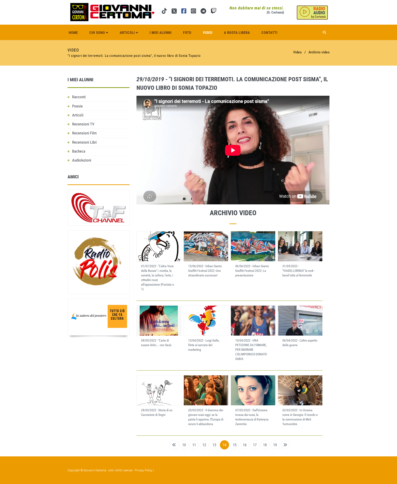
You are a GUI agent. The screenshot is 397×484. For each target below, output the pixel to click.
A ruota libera (237, 33)
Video (208, 33)
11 (194, 445)
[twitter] (174, 12)
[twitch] (213, 12)
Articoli (128, 33)
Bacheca (78, 151)
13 (214, 445)
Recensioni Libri (84, 142)
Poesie (77, 106)
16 (245, 445)
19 (275, 445)
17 (255, 445)
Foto (187, 33)
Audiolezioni (81, 160)
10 (184, 445)
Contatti (269, 33)
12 (204, 445)
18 (265, 445)
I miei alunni (161, 33)
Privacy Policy (143, 470)
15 (234, 445)
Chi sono (97, 33)
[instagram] (193, 12)
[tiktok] (164, 12)
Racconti (79, 97)
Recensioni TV (83, 124)
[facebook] (183, 12)
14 (224, 445)
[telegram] (203, 12)
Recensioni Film (84, 133)
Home (73, 33)
